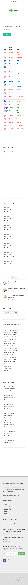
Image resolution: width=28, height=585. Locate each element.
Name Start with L (8, 232)
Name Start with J (8, 227)
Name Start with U (8, 252)
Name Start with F (8, 218)
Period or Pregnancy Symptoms (16, 288)
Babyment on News (9, 509)
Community (14, 1)
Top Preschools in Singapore (10, 523)
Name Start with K (8, 229)
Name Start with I (8, 225)
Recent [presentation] (14, 277)
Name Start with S (8, 247)
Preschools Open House (14, 5)
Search (7, 34)
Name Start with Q (8, 243)
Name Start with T (8, 250)
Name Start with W (9, 256)
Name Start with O (8, 238)
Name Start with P (8, 241)
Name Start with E (8, 216)
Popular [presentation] (8, 278)
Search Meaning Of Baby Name (13, 26)
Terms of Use (10, 581)
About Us (6, 504)
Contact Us (7, 513)
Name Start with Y (8, 261)
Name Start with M (8, 234)
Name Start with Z (8, 263)
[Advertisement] (14, 181)
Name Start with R (8, 245)
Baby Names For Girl (9, 151)
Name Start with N (8, 236)
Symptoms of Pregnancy (14, 281)
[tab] (7, 277)
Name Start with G (8, 220)
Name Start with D (8, 214)
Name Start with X (8, 259)
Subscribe (21, 553)
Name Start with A (8, 207)
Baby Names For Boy (9, 154)
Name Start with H (8, 223)
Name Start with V (8, 254)
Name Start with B (8, 209)
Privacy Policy (18, 581)
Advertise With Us (8, 507)
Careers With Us (8, 511)
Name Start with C (8, 211)
